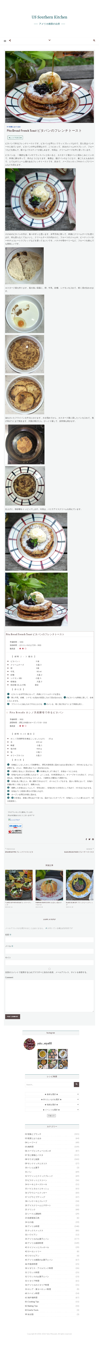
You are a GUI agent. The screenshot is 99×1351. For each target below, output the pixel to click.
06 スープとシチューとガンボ (38, 1151)
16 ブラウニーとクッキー (36, 1193)
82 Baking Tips (31, 1306)
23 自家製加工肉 (32, 1218)
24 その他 (29, 1222)
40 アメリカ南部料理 (34, 1243)
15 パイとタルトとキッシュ (37, 1188)
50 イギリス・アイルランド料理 (39, 1268)
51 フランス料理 (32, 1272)
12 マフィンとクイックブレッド (39, 1176)
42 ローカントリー (33, 1251)
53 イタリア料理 (32, 1281)
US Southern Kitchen (49, 17)
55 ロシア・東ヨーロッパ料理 (38, 1289)
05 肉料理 (29, 1146)
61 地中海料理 (31, 1297)
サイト (8, 957)
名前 (8, 934)
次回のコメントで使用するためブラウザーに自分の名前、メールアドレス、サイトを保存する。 (46, 972)
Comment (9, 977)
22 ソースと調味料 (33, 1214)
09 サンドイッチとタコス (36, 1163)
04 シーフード (31, 1142)
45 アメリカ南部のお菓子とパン (39, 1260)
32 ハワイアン (31, 1234)
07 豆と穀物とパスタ (34, 1155)
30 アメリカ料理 (32, 1226)
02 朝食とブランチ (33, 1134)
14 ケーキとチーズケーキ (36, 1184)
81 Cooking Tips (32, 1301)
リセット (51, 1116)
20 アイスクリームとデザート (38, 1205)
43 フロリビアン (32, 1255)
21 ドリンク (30, 1209)
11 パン (28, 1172)
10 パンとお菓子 (32, 1167)
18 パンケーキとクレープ (36, 1201)
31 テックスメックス (34, 1230)
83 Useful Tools (31, 1310)
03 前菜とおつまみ (14, 127)
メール (9, 946)
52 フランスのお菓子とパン (37, 1276)
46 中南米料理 (31, 1264)
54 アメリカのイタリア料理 (37, 1285)
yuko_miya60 (44, 1043)
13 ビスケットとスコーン (36, 1180)
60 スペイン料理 (32, 1293)
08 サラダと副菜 (32, 1159)
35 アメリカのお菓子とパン (37, 1239)
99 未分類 (29, 1314)
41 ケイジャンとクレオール (37, 1247)
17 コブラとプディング (35, 1197)
